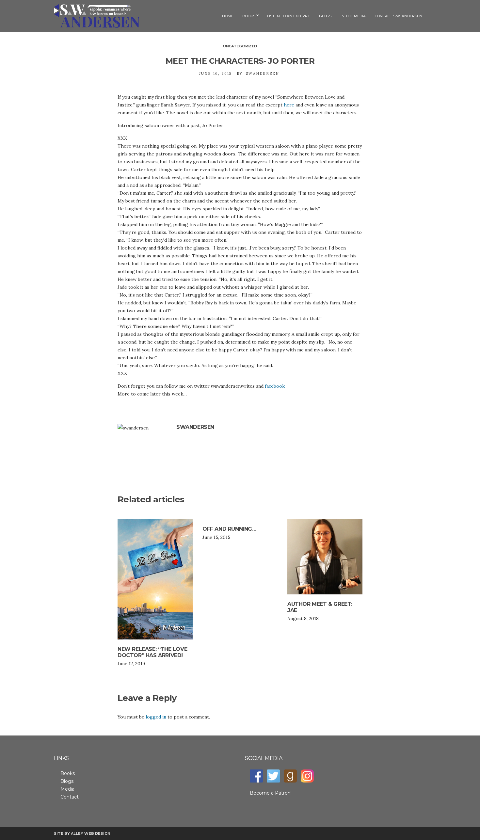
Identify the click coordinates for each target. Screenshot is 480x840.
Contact (69, 797)
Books (248, 16)
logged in (156, 717)
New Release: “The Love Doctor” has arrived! (152, 652)
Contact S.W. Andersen (398, 16)
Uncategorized (240, 46)
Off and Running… (229, 529)
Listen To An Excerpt (288, 16)
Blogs (325, 16)
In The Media (353, 16)
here (289, 105)
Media (67, 789)
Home (227, 16)
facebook (275, 386)
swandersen (262, 73)
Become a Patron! (271, 793)
